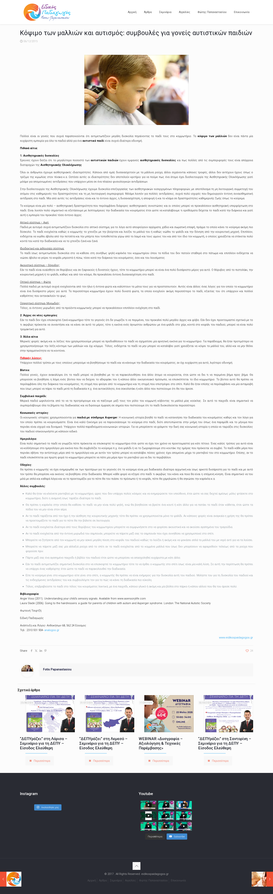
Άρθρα (103, 880)
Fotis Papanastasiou (57, 669)
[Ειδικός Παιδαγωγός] (47, 12)
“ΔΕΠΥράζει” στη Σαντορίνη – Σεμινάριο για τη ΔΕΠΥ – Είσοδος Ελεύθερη (224, 743)
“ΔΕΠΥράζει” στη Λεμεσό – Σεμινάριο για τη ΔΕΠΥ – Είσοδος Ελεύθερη (103, 743)
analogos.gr (51, 630)
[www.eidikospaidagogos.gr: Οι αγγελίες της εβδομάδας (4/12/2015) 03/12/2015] (10, 879)
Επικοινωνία (178, 880)
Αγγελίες (130, 880)
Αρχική (91, 880)
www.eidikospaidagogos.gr (236, 637)
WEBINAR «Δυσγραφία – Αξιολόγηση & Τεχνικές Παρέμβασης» (161, 743)
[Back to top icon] (136, 866)
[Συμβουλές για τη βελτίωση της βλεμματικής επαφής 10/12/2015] (262, 879)
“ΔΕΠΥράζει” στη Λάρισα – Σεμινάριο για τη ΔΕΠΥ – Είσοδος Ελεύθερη (43, 743)
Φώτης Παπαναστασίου (153, 880)
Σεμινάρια (116, 880)
